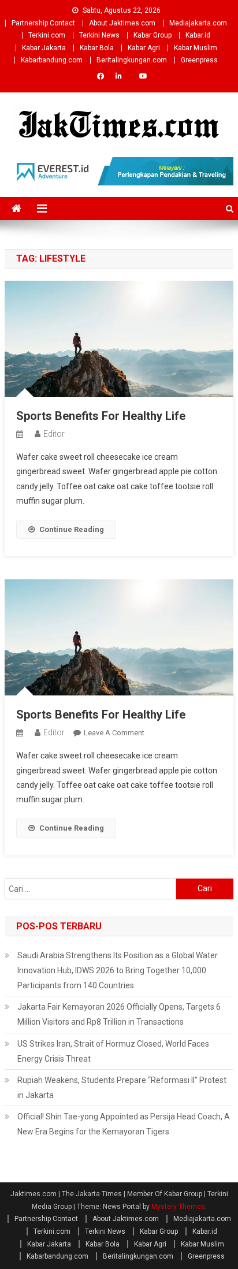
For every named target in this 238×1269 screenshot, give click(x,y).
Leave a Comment (114, 732)
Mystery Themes (178, 1207)
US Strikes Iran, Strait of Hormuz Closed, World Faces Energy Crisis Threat (113, 1051)
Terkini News (99, 35)
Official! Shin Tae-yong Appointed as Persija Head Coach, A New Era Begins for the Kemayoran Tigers (123, 1124)
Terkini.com (46, 35)
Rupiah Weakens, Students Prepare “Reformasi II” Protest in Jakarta (121, 1088)
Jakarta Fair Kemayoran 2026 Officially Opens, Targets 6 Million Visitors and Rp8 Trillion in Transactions (119, 1014)
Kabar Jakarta (44, 48)
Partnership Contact (43, 23)
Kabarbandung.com (52, 60)
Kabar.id (197, 35)
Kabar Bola (97, 48)
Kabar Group (152, 35)
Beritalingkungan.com (131, 60)
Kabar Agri (144, 48)
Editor (54, 433)
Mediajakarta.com (198, 23)
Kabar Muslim (195, 48)
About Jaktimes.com (122, 23)
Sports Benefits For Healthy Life (100, 416)
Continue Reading (71, 529)
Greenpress (199, 60)
